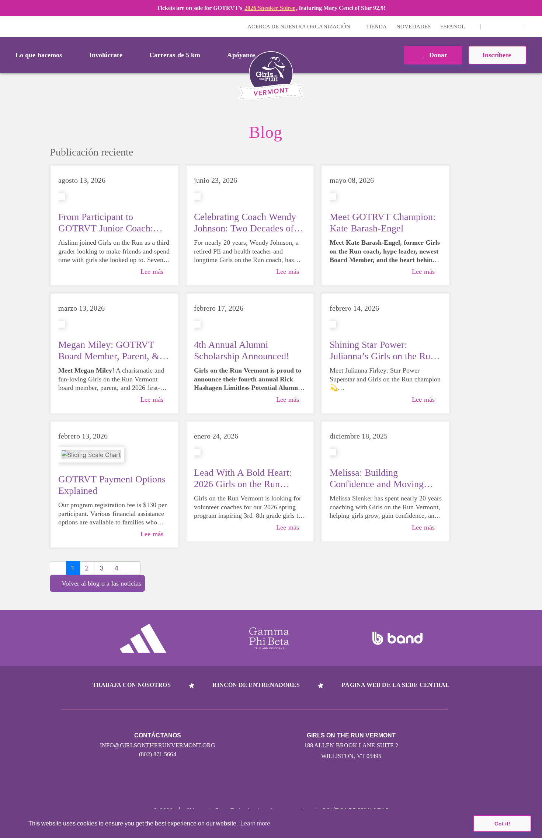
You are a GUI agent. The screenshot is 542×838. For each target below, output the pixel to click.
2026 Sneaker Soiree (269, 8)
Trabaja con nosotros (132, 685)
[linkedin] (502, 26)
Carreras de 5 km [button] (175, 55)
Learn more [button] (255, 823)
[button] (533, 26)
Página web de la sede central (395, 685)
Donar (437, 55)
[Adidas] (143, 638)
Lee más (151, 271)
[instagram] (490, 26)
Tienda (376, 26)
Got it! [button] (502, 824)
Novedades (413, 26)
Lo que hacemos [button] (38, 55)
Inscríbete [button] (497, 55)
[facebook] (513, 26)
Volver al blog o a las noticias (101, 583)
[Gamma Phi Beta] (269, 638)
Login (7, 26)
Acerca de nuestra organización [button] (299, 26)
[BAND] (397, 638)
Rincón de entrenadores (255, 685)
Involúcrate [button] (105, 55)
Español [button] (453, 26)
